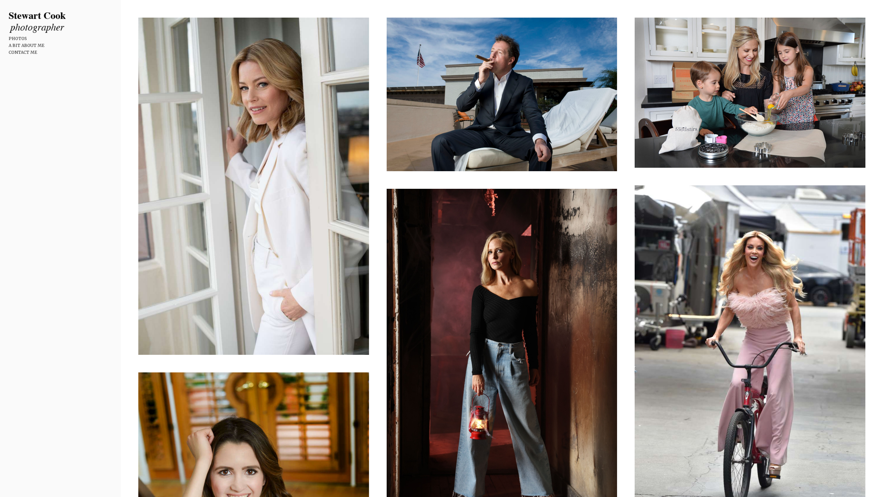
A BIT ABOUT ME (26, 45)
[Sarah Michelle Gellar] (750, 93)
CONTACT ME (23, 52)
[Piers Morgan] (502, 94)
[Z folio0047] (253, 186)
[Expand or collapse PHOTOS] (31, 38)
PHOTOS (18, 38)
